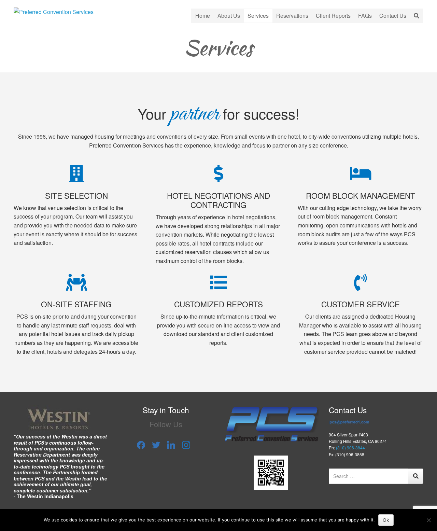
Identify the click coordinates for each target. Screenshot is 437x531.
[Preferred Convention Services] (54, 11)
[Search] (415, 476)
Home (202, 15)
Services (258, 15)
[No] (428, 520)
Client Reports (333, 15)
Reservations (292, 15)
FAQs (365, 15)
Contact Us (392, 15)
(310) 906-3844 (350, 447)
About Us (228, 15)
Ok (386, 520)
